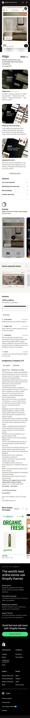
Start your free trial (15, 634)
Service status (20, 684)
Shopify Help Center (8, 675)
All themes (16, 365)
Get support (6, 365)
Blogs (3, 684)
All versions (14, 486)
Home (3, 665)
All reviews (6, 315)
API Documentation (7, 678)
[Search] (23, 2)
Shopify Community (7, 681)
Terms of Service (7, 698)
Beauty (4, 657)
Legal (17, 681)
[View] (13, 279)
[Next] (26, 266)
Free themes (19, 657)
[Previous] (22, 266)
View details (5, 486)
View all (16, 509)
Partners (18, 678)
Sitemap (4, 710)
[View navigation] (26, 2)
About (17, 675)
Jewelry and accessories (5, 661)
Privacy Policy (6, 702)
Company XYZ (8, 66)
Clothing (4, 654)
